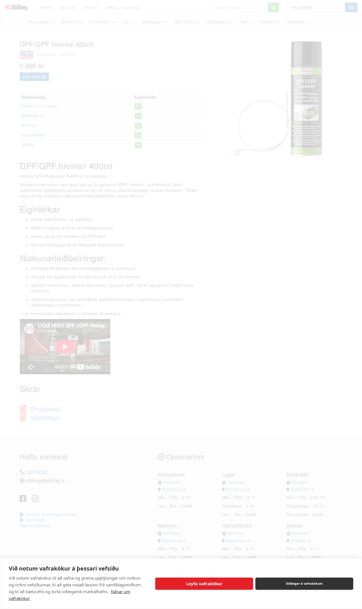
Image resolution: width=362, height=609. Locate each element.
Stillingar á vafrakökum (304, 583)
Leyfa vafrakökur (204, 583)
